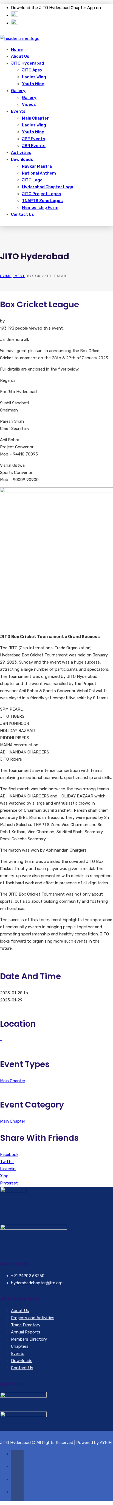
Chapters (20, 1346)
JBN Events (34, 145)
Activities (21, 152)
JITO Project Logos (41, 193)
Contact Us (22, 214)
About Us (20, 56)
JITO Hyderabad (27, 63)
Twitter (7, 1161)
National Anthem (39, 173)
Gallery (18, 90)
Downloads (22, 159)
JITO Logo (32, 180)
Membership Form (40, 207)
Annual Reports (25, 1332)
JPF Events (33, 138)
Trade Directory (25, 1324)
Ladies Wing (34, 76)
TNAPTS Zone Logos (42, 200)
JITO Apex (32, 70)
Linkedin (8, 1168)
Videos (29, 104)
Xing (4, 1175)
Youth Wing (33, 83)
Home (17, 49)
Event (19, 275)
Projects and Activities (32, 1317)
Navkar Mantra (37, 166)
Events (18, 111)
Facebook (9, 1154)
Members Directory (29, 1339)
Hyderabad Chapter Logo (47, 186)
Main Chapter (35, 118)
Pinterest (9, 1183)
